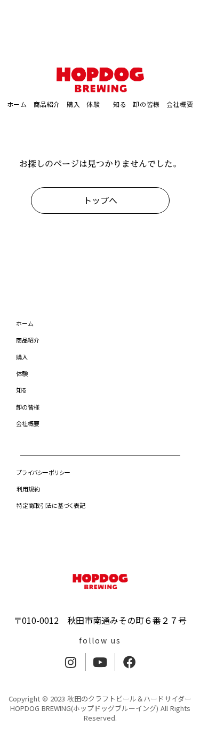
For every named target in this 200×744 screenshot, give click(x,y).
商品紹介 (47, 104)
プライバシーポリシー (43, 473)
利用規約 (28, 489)
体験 (93, 104)
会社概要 (27, 424)
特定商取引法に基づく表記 (51, 505)
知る (117, 104)
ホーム (17, 104)
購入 (73, 104)
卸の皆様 (146, 104)
